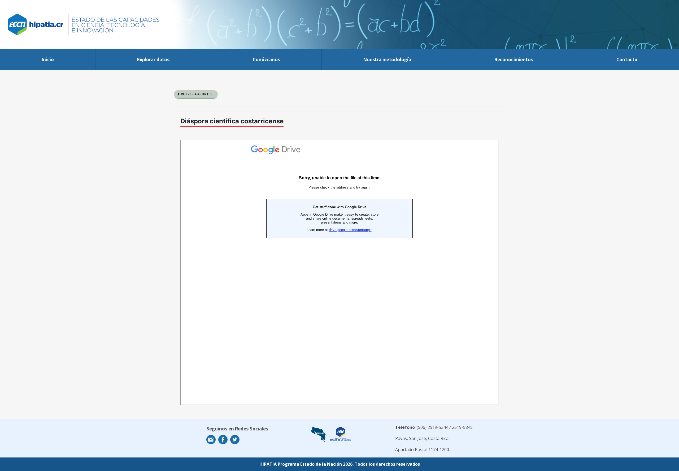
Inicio (48, 59)
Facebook (223, 439)
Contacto (626, 59)
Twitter (235, 439)
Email (211, 439)
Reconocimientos (513, 59)
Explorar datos (153, 59)
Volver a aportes (196, 94)
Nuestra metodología (387, 59)
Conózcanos (266, 59)
